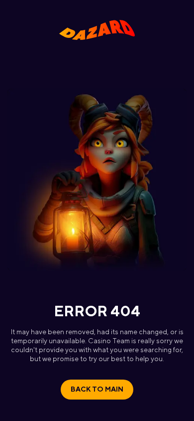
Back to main (97, 389)
